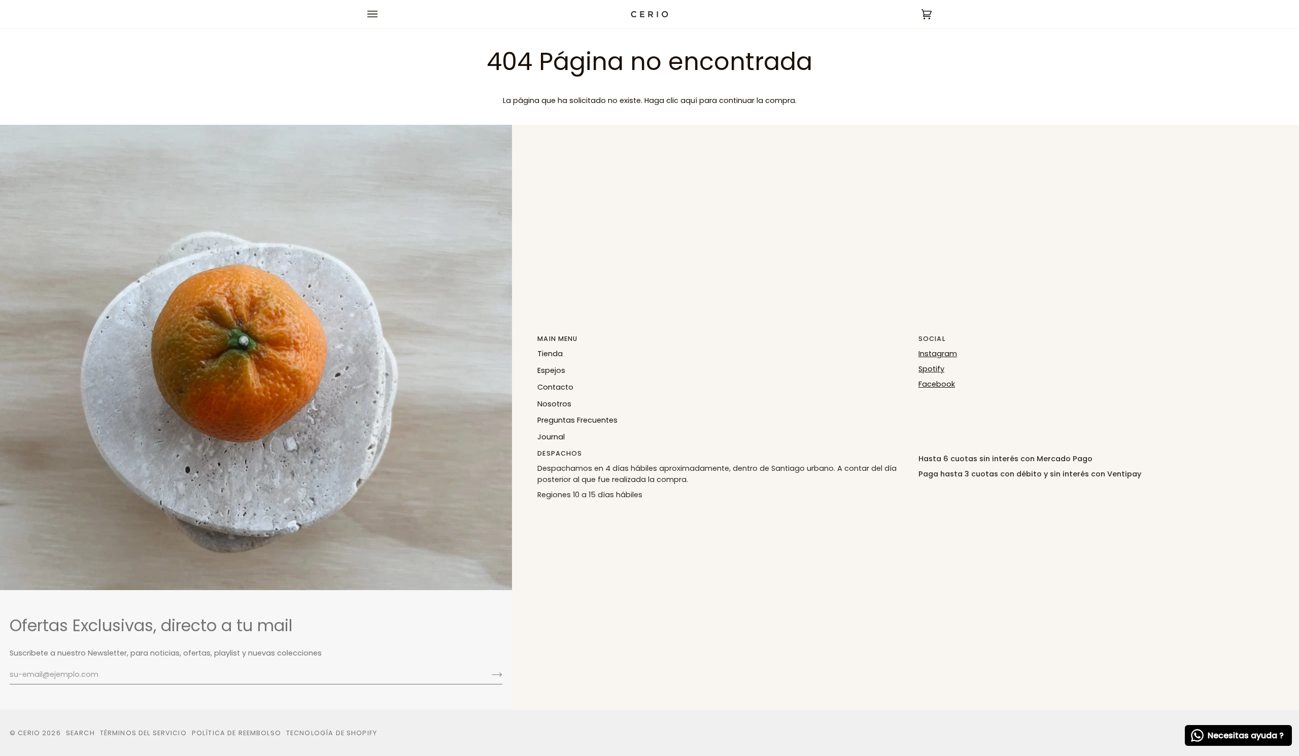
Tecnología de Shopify (331, 733)
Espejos (551, 370)
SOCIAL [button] (931, 338)
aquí (688, 100)
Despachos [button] (559, 453)
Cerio (29, 733)
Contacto (555, 387)
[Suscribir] (488, 674)
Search (80, 733)
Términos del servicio (143, 733)
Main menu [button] (557, 338)
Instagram (937, 354)
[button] (1103, 451)
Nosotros (554, 404)
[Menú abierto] (382, 14)
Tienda (550, 354)
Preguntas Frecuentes (577, 420)
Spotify (931, 369)
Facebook (936, 384)
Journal (551, 437)
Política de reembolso (236, 733)
